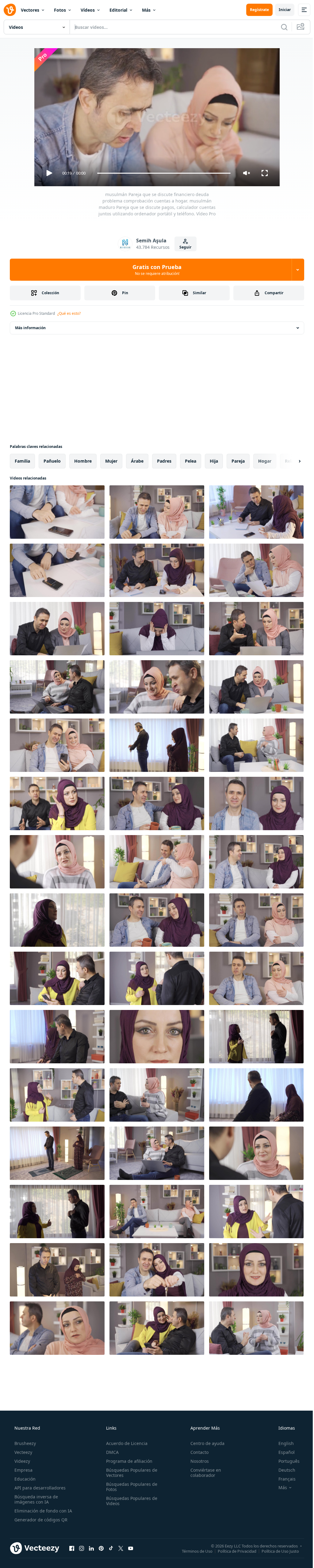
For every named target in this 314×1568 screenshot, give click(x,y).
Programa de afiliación (127, 1461)
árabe (137, 461)
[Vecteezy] (10, 10)
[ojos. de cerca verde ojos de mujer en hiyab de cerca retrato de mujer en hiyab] (156, 1036)
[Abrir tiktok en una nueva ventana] (111, 1548)
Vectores (30, 10)
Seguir (183, 247)
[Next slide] (290, 461)
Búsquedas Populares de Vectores (129, 1472)
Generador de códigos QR (40, 1520)
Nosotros (196, 1461)
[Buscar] (279, 27)
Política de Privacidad (232, 1551)
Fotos (60, 10)
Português (285, 1461)
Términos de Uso (192, 1551)
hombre (83, 461)
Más (146, 10)
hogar (264, 461)
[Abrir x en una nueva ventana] (120, 1548)
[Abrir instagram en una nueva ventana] (81, 1548)
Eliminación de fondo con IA (42, 1511)
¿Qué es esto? (69, 313)
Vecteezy (23, 1452)
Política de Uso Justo (275, 1551)
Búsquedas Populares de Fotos (129, 1486)
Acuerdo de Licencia (125, 1443)
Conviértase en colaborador (202, 1472)
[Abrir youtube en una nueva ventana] (130, 1548)
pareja (238, 461)
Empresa (23, 1470)
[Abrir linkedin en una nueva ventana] (91, 1548)
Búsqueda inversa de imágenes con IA (35, 1499)
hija (214, 461)
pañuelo (52, 461)
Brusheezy (24, 1443)
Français (283, 1479)
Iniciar (280, 9)
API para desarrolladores (39, 1488)
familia (22, 461)
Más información (30, 327)
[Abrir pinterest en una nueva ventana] (101, 1548)
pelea (190, 461)
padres (164, 461)
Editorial (118, 10)
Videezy (21, 1461)
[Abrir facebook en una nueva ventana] (71, 1548)
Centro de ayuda (204, 1443)
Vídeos (88, 10)
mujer (111, 461)
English (282, 1443)
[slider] (161, 173)
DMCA (110, 1452)
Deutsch (282, 1470)
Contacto (196, 1452)
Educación (24, 1479)
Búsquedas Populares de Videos (129, 1500)
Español (282, 1452)
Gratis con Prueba (154, 269)
